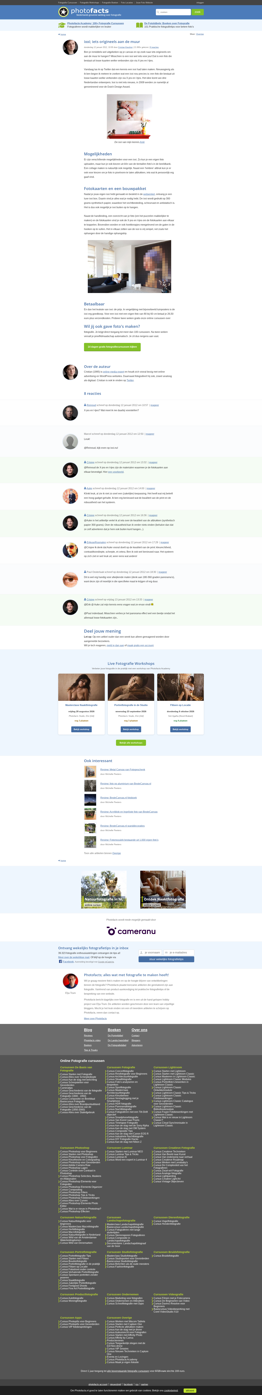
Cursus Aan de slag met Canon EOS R (128, 1133)
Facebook (68, 961)
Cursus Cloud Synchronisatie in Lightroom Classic (171, 1124)
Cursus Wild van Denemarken (76, 1243)
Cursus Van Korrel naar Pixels (123, 1120)
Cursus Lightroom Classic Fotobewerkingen (167, 1097)
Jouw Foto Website (144, 3)
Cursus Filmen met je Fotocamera (172, 1298)
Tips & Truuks (91, 1050)
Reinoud (91, 405)
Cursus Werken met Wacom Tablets (126, 1321)
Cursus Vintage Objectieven (169, 1181)
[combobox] (173, 12)
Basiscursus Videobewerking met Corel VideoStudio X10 (172, 1310)
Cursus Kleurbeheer (118, 1095)
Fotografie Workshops (89, 3)
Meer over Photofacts (95, 1018)
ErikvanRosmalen (96, 542)
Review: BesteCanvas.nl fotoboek (118, 797)
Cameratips (66, 1088)
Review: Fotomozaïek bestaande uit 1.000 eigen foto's (129, 840)
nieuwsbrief (115, 1384)
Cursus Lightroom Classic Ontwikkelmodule (167, 1088)
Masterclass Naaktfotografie (81, 705)
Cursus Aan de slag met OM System (126, 1128)
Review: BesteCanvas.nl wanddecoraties (122, 826)
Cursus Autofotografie (71, 1298)
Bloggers (136, 1040)
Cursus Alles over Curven (74, 1200)
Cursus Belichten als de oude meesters (128, 1264)
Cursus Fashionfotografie (120, 1266)
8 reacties (154, 47)
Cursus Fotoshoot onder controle (77, 1269)
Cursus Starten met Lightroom (170, 1071)
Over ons (139, 1030)
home (63, 34)
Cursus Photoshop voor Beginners (78, 1151)
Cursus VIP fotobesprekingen (76, 1327)
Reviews (88, 1035)
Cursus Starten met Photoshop (76, 1154)
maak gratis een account (140, 645)
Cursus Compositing (71, 1189)
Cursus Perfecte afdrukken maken (125, 1327)
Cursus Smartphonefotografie (122, 1117)
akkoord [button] (190, 1390)
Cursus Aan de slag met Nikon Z (124, 1142)
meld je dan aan (115, 645)
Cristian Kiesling (125, 47)
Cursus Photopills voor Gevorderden (79, 1324)
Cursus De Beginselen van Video (172, 1301)
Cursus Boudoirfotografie (73, 1261)
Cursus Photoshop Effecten (75, 1211)
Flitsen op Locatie (180, 705)
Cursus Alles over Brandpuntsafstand (80, 1104)
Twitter (130, 380)
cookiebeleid (171, 1390)
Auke (89, 488)
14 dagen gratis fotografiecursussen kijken (112, 346)
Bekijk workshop (81, 729)
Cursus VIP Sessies (117, 1348)
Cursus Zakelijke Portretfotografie (78, 1283)
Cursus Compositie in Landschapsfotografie (118, 1239)
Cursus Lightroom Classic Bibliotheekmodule (167, 1107)
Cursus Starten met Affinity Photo (124, 1335)
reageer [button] (155, 405)
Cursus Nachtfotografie (119, 1109)
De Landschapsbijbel (118, 1040)
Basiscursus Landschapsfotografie (125, 1227)
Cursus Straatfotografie (119, 1079)
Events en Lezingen (117, 1357)
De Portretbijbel (115, 1035)
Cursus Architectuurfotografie (122, 1076)
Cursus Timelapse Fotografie (122, 1123)
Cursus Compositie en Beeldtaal (77, 1098)
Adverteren (137, 1045)
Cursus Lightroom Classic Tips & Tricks (175, 1093)
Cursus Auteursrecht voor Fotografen (126, 1332)
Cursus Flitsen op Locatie (74, 1266)
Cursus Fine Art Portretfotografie (77, 1288)
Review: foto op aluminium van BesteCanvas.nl (125, 783)
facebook (128, 1384)
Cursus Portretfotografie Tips (75, 1255)
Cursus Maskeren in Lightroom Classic (174, 1076)
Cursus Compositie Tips (120, 1131)
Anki (142, 142)
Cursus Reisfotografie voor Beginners (127, 1073)
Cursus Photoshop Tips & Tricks (77, 1195)
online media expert (113, 371)
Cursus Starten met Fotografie (76, 1074)
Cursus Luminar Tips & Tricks (122, 1154)
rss (137, 1384)
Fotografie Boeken (110, 3)
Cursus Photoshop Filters (73, 1192)
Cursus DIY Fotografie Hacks (122, 1139)
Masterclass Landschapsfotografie (125, 1224)
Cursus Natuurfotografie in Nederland (80, 1234)
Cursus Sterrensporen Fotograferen (126, 1235)
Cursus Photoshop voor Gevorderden (80, 1162)
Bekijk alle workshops (131, 743)
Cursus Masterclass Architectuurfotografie (118, 1091)
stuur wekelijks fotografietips (166, 959)
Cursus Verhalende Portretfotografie (79, 1272)
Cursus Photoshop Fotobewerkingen (80, 1198)
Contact (135, 1035)
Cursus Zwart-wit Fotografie (168, 1170)
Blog (88, 1030)
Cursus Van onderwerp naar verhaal (173, 1157)
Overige (200, 34)
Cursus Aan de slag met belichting (78, 1079)
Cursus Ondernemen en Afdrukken (125, 1301)
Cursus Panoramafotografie (121, 1106)
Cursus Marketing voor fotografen (125, 1298)
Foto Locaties (127, 3)
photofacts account (98, 1384)
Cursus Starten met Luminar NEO (125, 1151)
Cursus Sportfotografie (119, 1087)
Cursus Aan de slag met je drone (124, 1329)
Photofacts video (92, 1040)
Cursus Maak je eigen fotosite (123, 1362)
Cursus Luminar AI (117, 1157)
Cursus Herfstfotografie (72, 1229)
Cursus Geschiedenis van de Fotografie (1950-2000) (75, 1108)
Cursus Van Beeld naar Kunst (169, 1154)
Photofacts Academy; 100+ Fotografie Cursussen (95, 23)
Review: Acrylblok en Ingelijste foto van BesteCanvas (129, 811)
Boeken (88, 1045)
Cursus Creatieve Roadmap (169, 1159)
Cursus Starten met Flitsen (74, 1258)
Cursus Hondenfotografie (167, 1224)
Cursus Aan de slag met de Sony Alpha (128, 1125)
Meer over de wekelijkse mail (73, 957)
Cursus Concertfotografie (120, 1071)
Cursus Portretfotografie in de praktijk (80, 1264)
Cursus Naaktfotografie (72, 1280)
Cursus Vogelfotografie (166, 1221)
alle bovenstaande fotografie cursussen (128, 1371)
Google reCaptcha (106, 962)
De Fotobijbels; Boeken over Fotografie (167, 23)
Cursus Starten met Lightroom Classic (174, 1073)
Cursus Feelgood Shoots (73, 1285)
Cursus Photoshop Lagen (74, 1168)
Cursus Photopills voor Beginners (78, 1321)
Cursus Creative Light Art (167, 1178)
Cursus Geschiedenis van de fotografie (81, 1090)
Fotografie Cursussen (67, 3)
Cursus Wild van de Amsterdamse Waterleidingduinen (78, 1238)
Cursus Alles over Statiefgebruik (77, 1112)
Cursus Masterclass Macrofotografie (79, 1226)
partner (144, 1384)
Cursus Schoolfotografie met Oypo (125, 1303)
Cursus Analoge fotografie (167, 1173)
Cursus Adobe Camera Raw (75, 1165)
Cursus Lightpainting (165, 1176)
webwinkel (149, 194)
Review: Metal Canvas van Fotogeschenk (122, 769)
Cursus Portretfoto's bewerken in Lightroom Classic (171, 1083)
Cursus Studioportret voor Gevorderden (128, 1258)
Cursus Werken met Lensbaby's (171, 1162)
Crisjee (90, 462)
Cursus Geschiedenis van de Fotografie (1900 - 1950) (75, 1094)
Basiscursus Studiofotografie (122, 1261)
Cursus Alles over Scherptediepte (78, 1077)
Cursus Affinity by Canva (120, 1337)
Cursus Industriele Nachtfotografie (125, 1136)
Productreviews (115, 1340)
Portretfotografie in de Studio (131, 705)
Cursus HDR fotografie (119, 1103)
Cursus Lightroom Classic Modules (172, 1079)
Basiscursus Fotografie (72, 1101)
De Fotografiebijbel (117, 1045)
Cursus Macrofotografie (72, 1232)
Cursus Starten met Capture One (124, 1324)
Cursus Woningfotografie (73, 1301)
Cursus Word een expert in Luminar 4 (127, 1159)
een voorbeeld (116, 472)
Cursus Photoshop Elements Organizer (81, 1187)
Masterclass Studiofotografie (122, 1255)
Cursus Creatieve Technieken (169, 1151)
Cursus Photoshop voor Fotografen (79, 1157)
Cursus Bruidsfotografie (166, 1255)
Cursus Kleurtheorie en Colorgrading (80, 1159)
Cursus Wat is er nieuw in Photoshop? (80, 1208)
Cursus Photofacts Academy (122, 1359)
